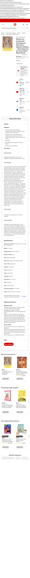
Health (8, 8)
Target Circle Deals (18, 15)
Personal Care (14, 7)
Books (18, 32)
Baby (6, 7)
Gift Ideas (12, 11)
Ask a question (9, 344)
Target (2, 32)
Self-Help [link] (17, 458)
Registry (6, 18)
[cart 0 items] (27, 24)
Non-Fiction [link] (24, 458)
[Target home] (15, 24)
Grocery (7, 5)
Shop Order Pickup (6, 16)
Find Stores (22, 18)
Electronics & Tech (9, 10)
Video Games (17, 10)
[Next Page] (28, 368)
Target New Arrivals (5, 0)
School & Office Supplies (21, 8)
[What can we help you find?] (15, 28)
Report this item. (24, 296)
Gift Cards (17, 11)
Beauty (9, 7)
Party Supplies (6, 11)
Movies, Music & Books (11, 32)
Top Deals (11, 15)
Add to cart (19, 63)
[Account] (23, 24)
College (5, 2)
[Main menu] (2, 24)
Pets (6, 8)
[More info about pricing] (27, 57)
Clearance (18, 13)
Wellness (12, 8)
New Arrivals (24, 13)
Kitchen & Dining (17, 4)
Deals (14, 13)
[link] (21, 54)
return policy (10, 334)
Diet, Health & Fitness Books (12, 34)
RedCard (10, 18)
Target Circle (16, 18)
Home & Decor (9, 4)
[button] (21, 54)
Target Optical (9, 13)
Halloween (10, 2)
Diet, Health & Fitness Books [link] (7, 458)
